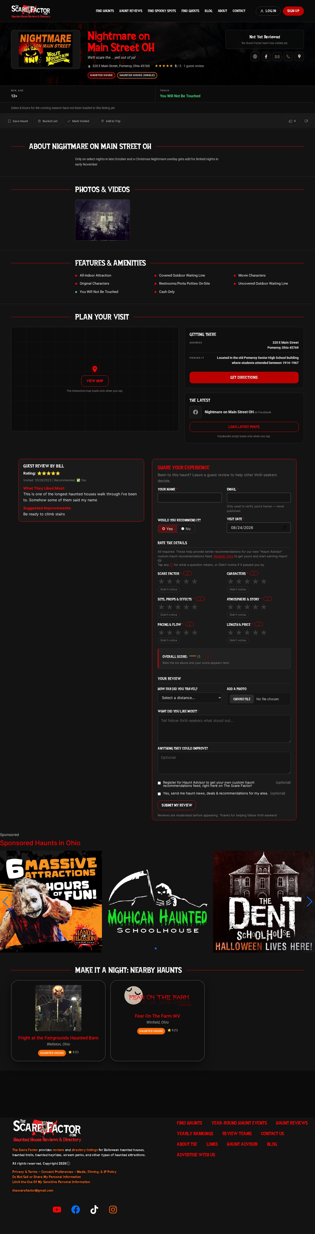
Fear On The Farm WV (157, 1016)
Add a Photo (237, 689)
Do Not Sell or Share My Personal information (46, 1177)
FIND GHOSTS (190, 11)
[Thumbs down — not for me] (306, 121)
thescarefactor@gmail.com (32, 1190)
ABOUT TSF (187, 1144)
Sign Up (293, 11)
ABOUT (222, 11)
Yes (169, 528)
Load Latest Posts (244, 427)
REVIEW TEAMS (237, 1133)
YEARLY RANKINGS (195, 1133)
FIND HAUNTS (105, 11)
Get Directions (244, 377)
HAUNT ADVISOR (242, 1144)
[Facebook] (266, 56)
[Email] (277, 56)
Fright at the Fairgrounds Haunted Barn (58, 1038)
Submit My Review (177, 805)
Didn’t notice (168, 589)
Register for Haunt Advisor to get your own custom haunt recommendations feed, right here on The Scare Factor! (227, 784)
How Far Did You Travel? (177, 689)
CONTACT (239, 11)
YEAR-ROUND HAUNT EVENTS (239, 1123)
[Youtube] (57, 1209)
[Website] (255, 56)
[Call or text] (288, 56)
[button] (5, 902)
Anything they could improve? (183, 748)
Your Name (168, 489)
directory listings (85, 1150)
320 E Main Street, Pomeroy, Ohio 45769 (121, 66)
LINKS (212, 1144)
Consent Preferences (57, 1172)
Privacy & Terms (25, 1172)
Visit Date (236, 519)
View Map (94, 381)
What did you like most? (178, 711)
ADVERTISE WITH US (196, 1154)
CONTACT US (272, 1133)
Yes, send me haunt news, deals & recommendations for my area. (224, 793)
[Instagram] (113, 1209)
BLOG (208, 11)
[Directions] (299, 56)
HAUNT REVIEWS (130, 11)
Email (233, 489)
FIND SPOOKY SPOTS (162, 11)
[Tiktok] (94, 1209)
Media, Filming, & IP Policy (97, 1172)
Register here (223, 556)
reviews (58, 1150)
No (188, 528)
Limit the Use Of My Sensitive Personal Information (51, 1182)
